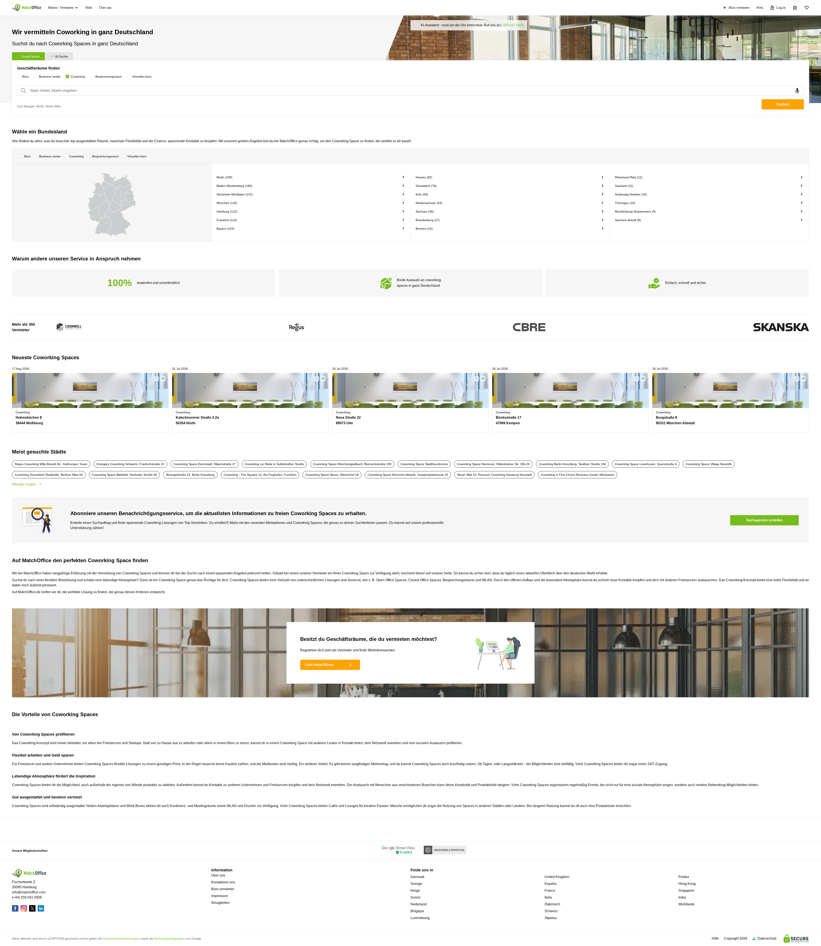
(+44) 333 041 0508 (27, 897)
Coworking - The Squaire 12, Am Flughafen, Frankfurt (260, 474)
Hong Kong (687, 883)
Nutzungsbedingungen (169, 938)
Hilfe (88, 7)
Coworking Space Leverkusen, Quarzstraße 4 (646, 464)
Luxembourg (420, 918)
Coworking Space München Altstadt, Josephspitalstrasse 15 (408, 474)
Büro (27, 156)
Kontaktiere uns (223, 882)
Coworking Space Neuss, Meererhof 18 (332, 474)
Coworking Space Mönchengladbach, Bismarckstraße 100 (352, 464)
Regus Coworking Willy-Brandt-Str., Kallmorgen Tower (51, 464)
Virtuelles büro (137, 156)
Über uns (105, 7)
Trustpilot (290, 829)
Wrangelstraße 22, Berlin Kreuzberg (190, 474)
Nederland (418, 904)
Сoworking (76, 156)
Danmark (417, 877)
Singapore (686, 890)
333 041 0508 (513, 25)
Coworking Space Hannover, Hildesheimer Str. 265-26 (493, 464)
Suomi (415, 897)
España (550, 883)
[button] (155, 378)
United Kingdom (557, 877)
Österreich (552, 904)
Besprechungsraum (105, 156)
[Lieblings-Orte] (806, 7)
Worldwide (686, 904)
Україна (551, 918)
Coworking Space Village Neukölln (709, 464)
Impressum (219, 896)
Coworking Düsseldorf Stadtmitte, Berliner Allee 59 (49, 474)
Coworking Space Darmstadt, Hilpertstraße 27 (204, 464)
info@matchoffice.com (29, 892)
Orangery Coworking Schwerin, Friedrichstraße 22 (130, 464)
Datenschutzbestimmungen (121, 938)
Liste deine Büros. (319, 665)
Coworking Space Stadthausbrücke (424, 464)
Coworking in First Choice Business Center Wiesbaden (577, 474)
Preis (759, 7)
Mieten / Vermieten (61, 7)
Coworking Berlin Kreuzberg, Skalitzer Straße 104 (572, 464)
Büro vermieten (739, 7)
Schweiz (551, 911)
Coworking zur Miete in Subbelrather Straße (274, 464)
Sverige (416, 883)
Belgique (417, 911)
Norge (415, 890)
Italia (548, 897)
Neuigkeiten (220, 903)
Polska (683, 877)
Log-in (781, 7)
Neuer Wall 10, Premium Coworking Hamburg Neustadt (494, 474)
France (550, 890)
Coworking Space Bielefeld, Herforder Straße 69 (124, 474)
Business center (50, 156)
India (682, 897)
